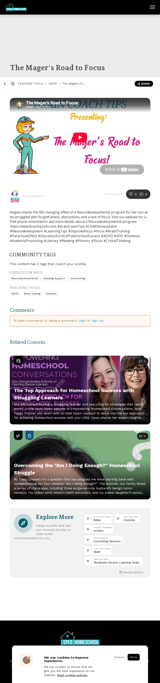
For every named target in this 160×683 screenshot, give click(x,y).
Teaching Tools (30, 83)
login (82, 321)
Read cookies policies (72, 675)
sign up (98, 321)
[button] (80, 470)
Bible (97, 519)
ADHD (53, 83)
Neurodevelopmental (24, 278)
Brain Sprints (33, 196)
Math (97, 551)
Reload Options (132, 572)
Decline (119, 657)
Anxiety (99, 530)
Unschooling (77, 278)
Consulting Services (107, 541)
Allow (133, 657)
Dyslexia (51, 293)
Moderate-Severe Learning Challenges (117, 562)
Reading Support (54, 278)
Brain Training (32, 293)
